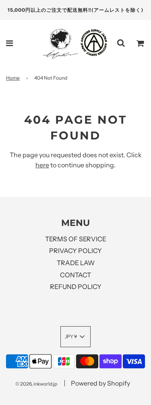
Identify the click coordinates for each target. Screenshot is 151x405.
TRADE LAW (76, 263)
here (42, 165)
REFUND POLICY (75, 287)
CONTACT (75, 275)
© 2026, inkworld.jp (36, 384)
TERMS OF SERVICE (75, 239)
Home (13, 78)
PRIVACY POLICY (75, 251)
